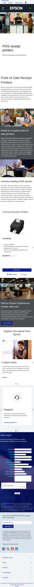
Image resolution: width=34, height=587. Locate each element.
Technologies (6, 572)
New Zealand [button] (5, 0)
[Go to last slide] (1, 362)
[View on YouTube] (12, 549)
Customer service (7, 557)
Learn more (16, 270)
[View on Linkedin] (16, 549)
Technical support (9, 422)
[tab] (15, 383)
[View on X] (8, 549)
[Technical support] (17, 397)
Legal (4, 562)
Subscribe (8, 526)
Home (4, 2)
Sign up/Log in (18, 2)
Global (10, 2)
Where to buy (12, 274)
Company (5, 577)
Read (4, 377)
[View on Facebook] (3, 549)
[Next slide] (32, 247)
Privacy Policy (10, 504)
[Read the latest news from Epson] (17, 349)
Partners (4, 567)
